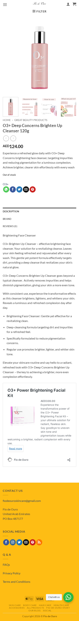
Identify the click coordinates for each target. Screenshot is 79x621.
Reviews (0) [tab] (10, 226)
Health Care (61, 605)
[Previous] (9, 57)
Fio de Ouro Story (58, 607)
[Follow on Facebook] (6, 542)
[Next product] (6, 138)
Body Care (30, 605)
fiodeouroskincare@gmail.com (22, 500)
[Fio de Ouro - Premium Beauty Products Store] (39, 4)
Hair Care (45, 605)
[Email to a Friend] (26, 189)
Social (47, 610)
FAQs (6, 564)
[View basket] (74, 4)
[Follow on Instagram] (13, 542)
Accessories (17, 607)
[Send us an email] (26, 542)
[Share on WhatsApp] (6, 189)
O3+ (5, 184)
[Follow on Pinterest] (33, 542)
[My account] (68, 4)
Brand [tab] (7, 218)
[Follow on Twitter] (19, 542)
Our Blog (34, 610)
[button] (5, 4)
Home (7, 120)
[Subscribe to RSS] (39, 542)
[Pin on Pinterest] (33, 189)
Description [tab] (11, 211)
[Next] (70, 57)
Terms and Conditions (16, 581)
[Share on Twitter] (19, 189)
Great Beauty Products (30, 120)
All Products (35, 607)
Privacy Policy (11, 573)
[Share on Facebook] (13, 189)
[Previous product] (13, 138)
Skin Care (15, 605)
